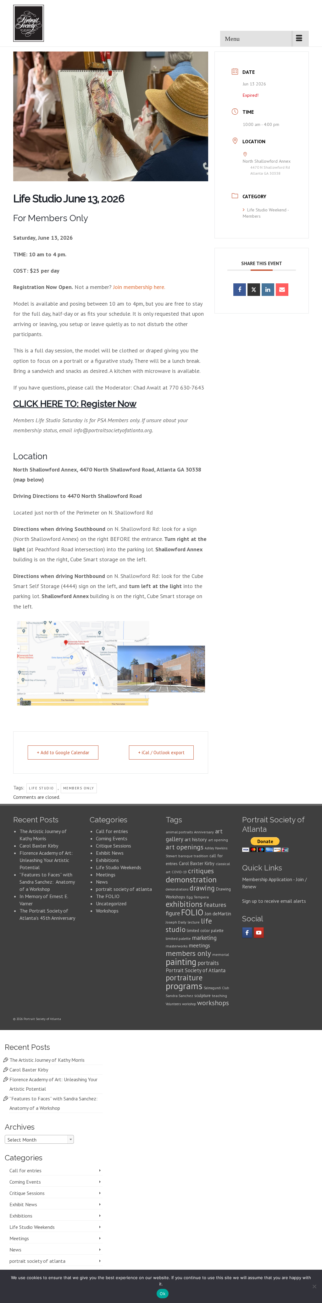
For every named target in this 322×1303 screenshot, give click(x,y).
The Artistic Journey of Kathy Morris (47, 1060)
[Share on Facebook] (239, 289)
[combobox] (39, 1139)
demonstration (191, 879)
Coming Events (111, 838)
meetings (199, 945)
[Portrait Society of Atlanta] (39, 23)
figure (173, 913)
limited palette (178, 938)
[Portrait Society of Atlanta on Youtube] (259, 932)
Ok (162, 1293)
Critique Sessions (113, 845)
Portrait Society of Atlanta (195, 970)
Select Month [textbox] (22, 1140)
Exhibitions (107, 860)
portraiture (184, 978)
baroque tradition (193, 855)
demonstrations (177, 889)
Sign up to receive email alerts (274, 901)
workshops (213, 1002)
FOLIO (192, 912)
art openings (184, 846)
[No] (314, 1286)
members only (78, 788)
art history (196, 839)
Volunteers (173, 1004)
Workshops (107, 911)
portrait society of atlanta (124, 889)
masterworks (176, 946)
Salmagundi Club (216, 988)
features (215, 904)
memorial (220, 954)
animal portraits (179, 832)
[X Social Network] (253, 289)
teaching (219, 995)
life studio (41, 788)
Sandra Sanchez (179, 995)
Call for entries (112, 831)
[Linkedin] (268, 289)
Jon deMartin (218, 913)
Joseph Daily (176, 922)
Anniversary (204, 832)
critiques (201, 870)
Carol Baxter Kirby (38, 845)
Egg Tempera (197, 897)
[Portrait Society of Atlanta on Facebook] (247, 932)
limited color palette (205, 930)
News (102, 882)
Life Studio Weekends (118, 867)
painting (181, 962)
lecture (194, 922)
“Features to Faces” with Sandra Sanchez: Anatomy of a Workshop (47, 881)
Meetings (105, 874)
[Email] (282, 289)
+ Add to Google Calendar (63, 752)
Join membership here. (139, 287)
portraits (208, 963)
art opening (218, 839)
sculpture (202, 995)
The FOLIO (107, 896)
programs (184, 986)
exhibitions (184, 904)
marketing (204, 937)
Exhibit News (110, 853)
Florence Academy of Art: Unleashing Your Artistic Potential (46, 860)
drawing (202, 887)
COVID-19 (179, 872)
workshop (189, 1004)
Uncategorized (111, 903)
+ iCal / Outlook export (161, 752)
